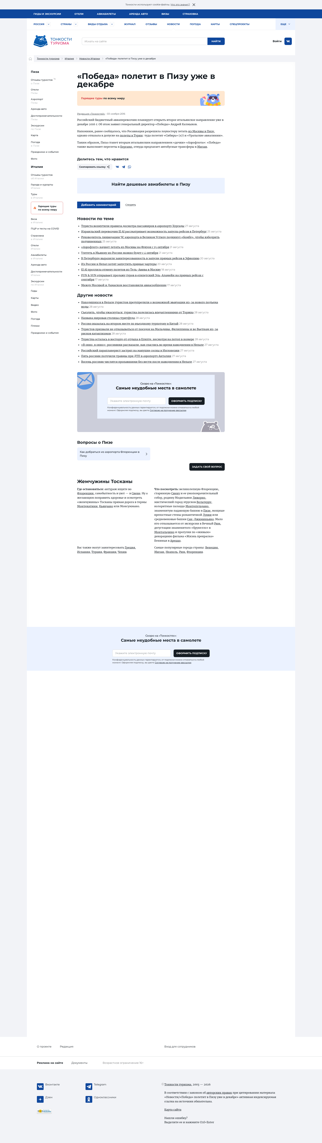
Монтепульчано (196, 506)
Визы (165, 13)
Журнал (130, 24)
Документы (79, 1062)
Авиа (106, 13)
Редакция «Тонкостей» (91, 113)
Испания (83, 552)
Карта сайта (172, 1109)
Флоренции (85, 493)
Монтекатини (87, 506)
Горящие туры (47, 208)
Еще (284, 24)
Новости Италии (89, 58)
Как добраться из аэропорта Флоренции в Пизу (110, 453)
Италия (69, 58)
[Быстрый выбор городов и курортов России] (49, 24)
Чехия (122, 552)
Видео (35, 304)
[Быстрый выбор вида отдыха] (112, 24)
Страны (66, 24)
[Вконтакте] (117, 167)
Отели (79, 13)
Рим (217, 523)
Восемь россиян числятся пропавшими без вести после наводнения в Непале (136, 361)
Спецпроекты (239, 24)
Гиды (34, 290)
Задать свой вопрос (207, 466)
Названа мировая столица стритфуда (108, 318)
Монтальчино (164, 532)
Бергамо (126, 146)
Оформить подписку (186, 400)
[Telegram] (123, 167)
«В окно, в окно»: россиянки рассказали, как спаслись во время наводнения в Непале (142, 344)
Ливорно (199, 497)
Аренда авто (138, 13)
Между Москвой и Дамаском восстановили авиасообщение (124, 285)
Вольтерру (204, 502)
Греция (130, 547)
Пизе (206, 510)
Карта (34, 135)
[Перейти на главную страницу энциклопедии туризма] (53, 41)
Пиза (35, 72)
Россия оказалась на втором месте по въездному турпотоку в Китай (129, 323)
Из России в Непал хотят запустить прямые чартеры (119, 264)
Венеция (211, 547)
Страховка (190, 13)
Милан (202, 146)
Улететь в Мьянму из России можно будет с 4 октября (119, 252)
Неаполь (172, 552)
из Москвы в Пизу (201, 131)
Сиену (175, 493)
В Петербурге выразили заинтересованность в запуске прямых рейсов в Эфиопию (140, 258)
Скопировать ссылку (92, 166)
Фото (34, 158)
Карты (215, 24)
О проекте (44, 1046)
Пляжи (35, 325)
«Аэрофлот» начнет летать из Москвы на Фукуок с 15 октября (125, 247)
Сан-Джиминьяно (200, 519)
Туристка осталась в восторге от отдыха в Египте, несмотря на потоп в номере (137, 339)
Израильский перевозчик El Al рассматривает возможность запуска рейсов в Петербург (144, 231)
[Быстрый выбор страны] (76, 24)
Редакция (66, 1046)
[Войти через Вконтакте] (288, 41)
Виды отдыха (98, 24)
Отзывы (151, 24)
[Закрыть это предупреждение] (194, 4)
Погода (195, 24)
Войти (277, 41)
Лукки (207, 514)
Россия (39, 24)
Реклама (50, 1062)
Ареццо (175, 540)
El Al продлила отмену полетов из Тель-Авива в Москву (121, 269)
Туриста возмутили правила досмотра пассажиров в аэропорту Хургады (132, 226)
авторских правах (219, 1092)
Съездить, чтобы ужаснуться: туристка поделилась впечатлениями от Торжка (137, 312)
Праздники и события (45, 151)
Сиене (136, 493)
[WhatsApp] (129, 167)
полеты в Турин (131, 135)
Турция (96, 552)
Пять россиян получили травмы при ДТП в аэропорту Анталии (126, 356)
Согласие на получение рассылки (168, 410)
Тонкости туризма (48, 58)
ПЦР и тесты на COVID (45, 228)
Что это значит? (180, 4)
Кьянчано (106, 506)
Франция (109, 552)
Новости (173, 24)
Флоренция (195, 552)
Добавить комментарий (98, 204)
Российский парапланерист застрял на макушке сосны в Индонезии (130, 350)
